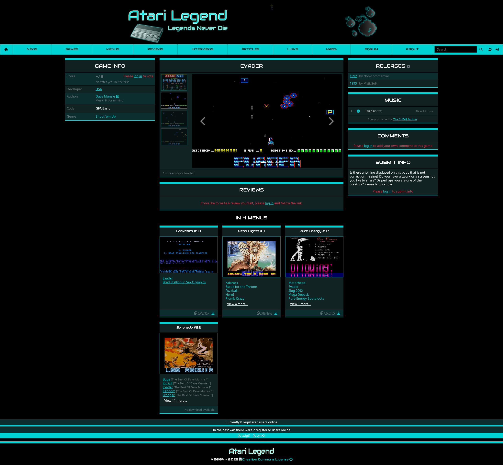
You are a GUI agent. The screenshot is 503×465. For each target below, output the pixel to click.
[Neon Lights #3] (251, 257)
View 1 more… (300, 304)
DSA (99, 89)
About (412, 49)
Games (71, 49)
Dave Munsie (105, 96)
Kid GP (168, 383)
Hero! (230, 294)
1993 (353, 83)
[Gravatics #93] (189, 254)
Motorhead (296, 283)
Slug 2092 (295, 290)
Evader (168, 278)
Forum (371, 49)
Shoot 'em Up (106, 116)
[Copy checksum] (195, 313)
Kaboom (169, 391)
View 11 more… (175, 400)
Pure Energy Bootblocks (306, 298)
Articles (250, 49)
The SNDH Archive (405, 119)
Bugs (166, 379)
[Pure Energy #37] (314, 257)
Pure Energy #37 (314, 231)
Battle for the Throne (241, 287)
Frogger (169, 395)
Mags (331, 49)
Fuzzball (232, 290)
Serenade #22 (188, 327)
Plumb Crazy (235, 298)
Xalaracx (232, 283)
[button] (203, 121)
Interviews (202, 49)
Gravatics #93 (188, 231)
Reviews (155, 49)
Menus (112, 49)
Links (292, 49)
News (32, 49)
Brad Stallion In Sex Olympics (184, 282)
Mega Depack (298, 294)
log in (138, 76)
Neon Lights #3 (251, 231)
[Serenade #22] (189, 353)
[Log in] (497, 49)
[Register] (489, 49)
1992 (353, 76)
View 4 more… (237, 304)
